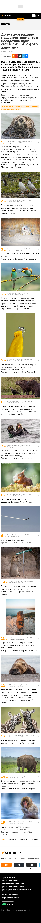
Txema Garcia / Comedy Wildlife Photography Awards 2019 (20, 822)
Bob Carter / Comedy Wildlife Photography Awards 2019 (18, 535)
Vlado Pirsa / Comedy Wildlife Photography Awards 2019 (18, 293)
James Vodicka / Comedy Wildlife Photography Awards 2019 (20, 638)
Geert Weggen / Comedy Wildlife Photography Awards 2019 (19, 495)
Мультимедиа (12, 839)
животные (35, 839)
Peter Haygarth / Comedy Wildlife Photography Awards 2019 (21, 736)
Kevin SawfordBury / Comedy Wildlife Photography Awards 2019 (20, 360)
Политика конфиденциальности (12, 884)
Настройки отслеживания (10, 898)
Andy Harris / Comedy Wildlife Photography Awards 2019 (18, 446)
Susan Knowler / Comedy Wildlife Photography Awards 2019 (19, 402)
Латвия (22, 859)
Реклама (4, 895)
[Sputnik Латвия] (6, 17)
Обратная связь (13, 895)
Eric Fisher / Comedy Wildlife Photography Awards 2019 (20, 685)
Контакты (12, 878)
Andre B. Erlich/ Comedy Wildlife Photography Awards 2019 (19, 200)
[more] (38, 142)
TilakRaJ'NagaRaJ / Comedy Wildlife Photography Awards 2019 (22, 776)
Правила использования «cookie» (13, 887)
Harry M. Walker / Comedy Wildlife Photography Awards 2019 (19, 142)
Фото (3, 839)
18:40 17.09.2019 (7, 52)
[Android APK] (7, 903)
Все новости (6, 859)
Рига (15, 859)
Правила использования (9, 881)
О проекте (4, 878)
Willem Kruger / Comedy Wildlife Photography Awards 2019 (21, 581)
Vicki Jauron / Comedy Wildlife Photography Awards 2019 (18, 249)
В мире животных (24, 839)
